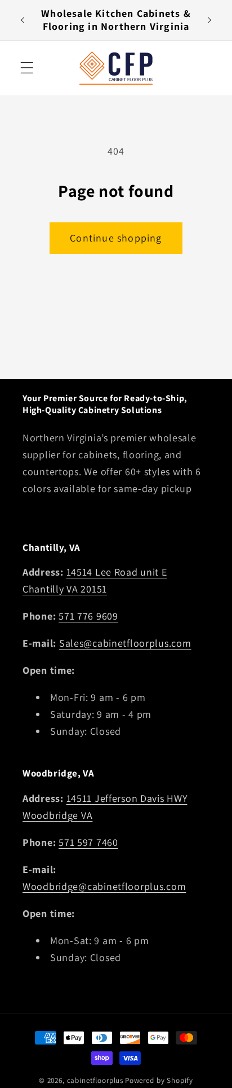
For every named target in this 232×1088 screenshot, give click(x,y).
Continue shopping (116, 237)
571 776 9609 (88, 615)
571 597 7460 (88, 842)
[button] (27, 68)
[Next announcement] (209, 19)
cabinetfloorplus (95, 1080)
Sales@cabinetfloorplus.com (125, 643)
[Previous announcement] (22, 19)
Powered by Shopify (159, 1080)
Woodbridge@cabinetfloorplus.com (104, 886)
